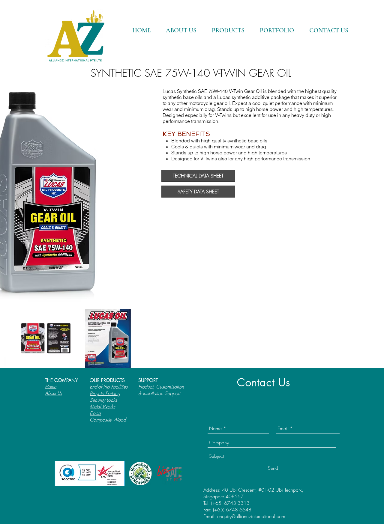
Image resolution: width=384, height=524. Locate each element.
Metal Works (102, 406)
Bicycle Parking (105, 393)
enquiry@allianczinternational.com (251, 516)
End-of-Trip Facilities (109, 386)
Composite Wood (108, 419)
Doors (95, 413)
